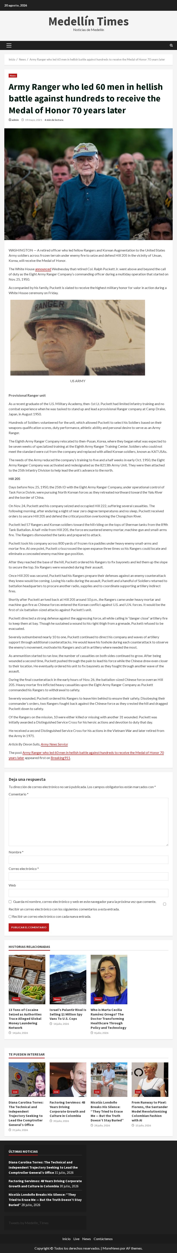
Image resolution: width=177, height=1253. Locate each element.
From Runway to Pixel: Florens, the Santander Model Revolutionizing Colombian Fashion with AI (150, 1079)
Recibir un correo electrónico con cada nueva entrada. (51, 916)
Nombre (16, 852)
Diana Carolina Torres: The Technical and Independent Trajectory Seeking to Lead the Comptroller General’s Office (27, 1079)
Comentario (18, 794)
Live (15, 1091)
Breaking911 (60, 758)
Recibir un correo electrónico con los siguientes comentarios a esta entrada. (64, 909)
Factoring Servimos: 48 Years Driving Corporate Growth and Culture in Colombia (68, 1079)
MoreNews (111, 1248)
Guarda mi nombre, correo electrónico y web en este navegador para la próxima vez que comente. (84, 901)
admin (15, 119)
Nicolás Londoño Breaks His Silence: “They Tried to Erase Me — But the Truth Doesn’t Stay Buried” (109, 1079)
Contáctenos (103, 1239)
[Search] (171, 45)
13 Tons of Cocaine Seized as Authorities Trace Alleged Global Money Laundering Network (27, 979)
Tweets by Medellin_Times (29, 1223)
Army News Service (54, 744)
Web (12, 885)
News (13, 75)
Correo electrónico (24, 868)
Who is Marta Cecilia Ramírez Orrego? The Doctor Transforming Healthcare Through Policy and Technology (109, 979)
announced (43, 269)
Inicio (66, 1239)
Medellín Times (88, 21)
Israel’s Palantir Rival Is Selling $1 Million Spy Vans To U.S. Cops (68, 979)
